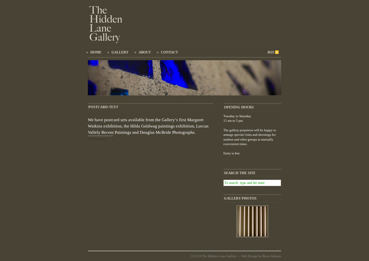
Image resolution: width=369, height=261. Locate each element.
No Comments (97, 139)
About (145, 52)
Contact (169, 52)
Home (95, 52)
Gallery (120, 52)
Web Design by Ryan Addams (261, 256)
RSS (271, 52)
